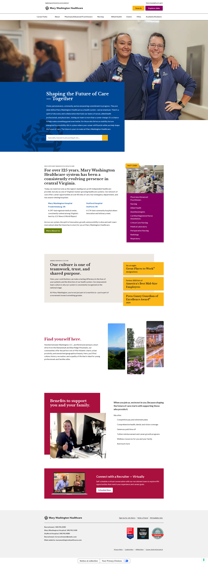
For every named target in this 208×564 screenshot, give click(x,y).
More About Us (53, 231)
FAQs (139, 17)
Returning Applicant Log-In (154, 3)
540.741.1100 (72, 530)
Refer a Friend (142, 518)
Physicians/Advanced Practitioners (79, 17)
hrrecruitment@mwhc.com (66, 537)
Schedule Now (104, 490)
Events (129, 17)
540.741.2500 (60, 527)
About (57, 17)
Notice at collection (89, 561)
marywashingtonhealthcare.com (69, 540)
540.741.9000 (64, 533)
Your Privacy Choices (112, 561)
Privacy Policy (118, 549)
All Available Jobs (156, 518)
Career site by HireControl (154, 549)
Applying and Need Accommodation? (57, 3)
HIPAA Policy (140, 549)
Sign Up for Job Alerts (127, 518)
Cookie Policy (129, 549)
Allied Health (116, 17)
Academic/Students (154, 17)
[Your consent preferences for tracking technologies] (204, 559)
